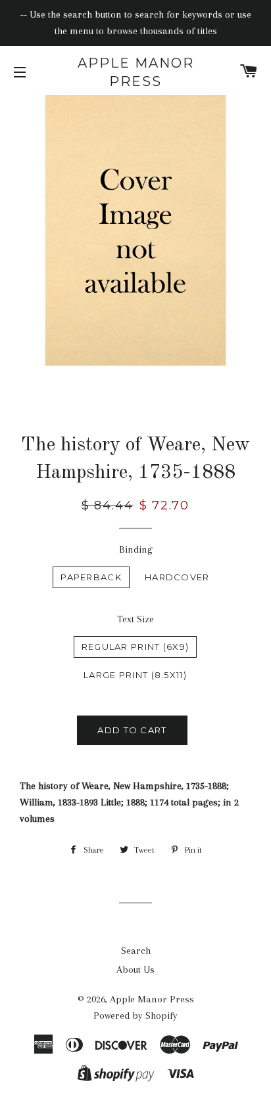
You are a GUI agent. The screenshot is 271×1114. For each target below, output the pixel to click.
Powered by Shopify (135, 1015)
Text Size (135, 619)
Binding (136, 549)
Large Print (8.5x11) (135, 675)
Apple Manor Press (136, 72)
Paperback (91, 577)
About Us (135, 969)
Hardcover (177, 577)
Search (136, 950)
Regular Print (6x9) (135, 646)
